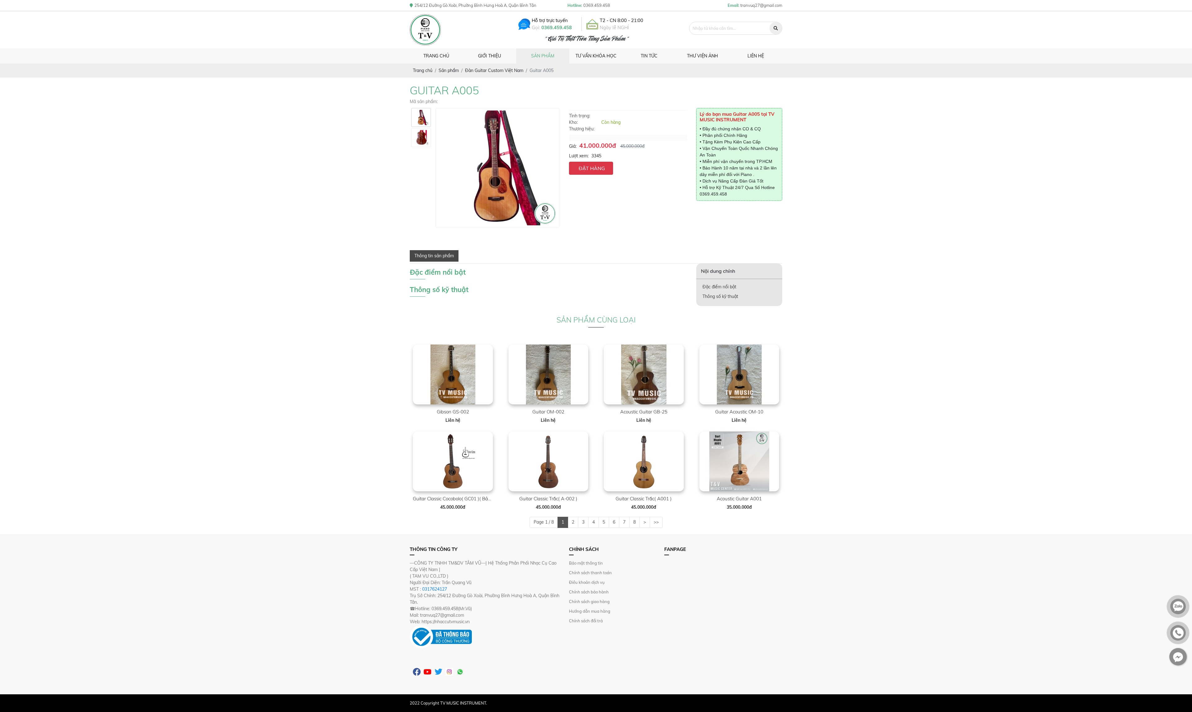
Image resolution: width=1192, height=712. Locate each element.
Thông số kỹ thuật (720, 296)
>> (656, 522)
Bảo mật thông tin (586, 563)
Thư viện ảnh (702, 56)
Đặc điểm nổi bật (719, 287)
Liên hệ (755, 56)
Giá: (572, 146)
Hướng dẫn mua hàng (589, 611)
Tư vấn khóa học (596, 56)
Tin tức (649, 56)
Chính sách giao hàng (589, 601)
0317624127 (434, 589)
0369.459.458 (556, 27)
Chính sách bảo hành (589, 591)
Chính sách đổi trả (586, 620)
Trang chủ (436, 56)
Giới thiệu (489, 56)
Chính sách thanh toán (590, 572)
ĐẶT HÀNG (592, 168)
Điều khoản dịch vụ (587, 582)
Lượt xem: (579, 156)
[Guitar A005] (421, 117)
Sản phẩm (542, 56)
